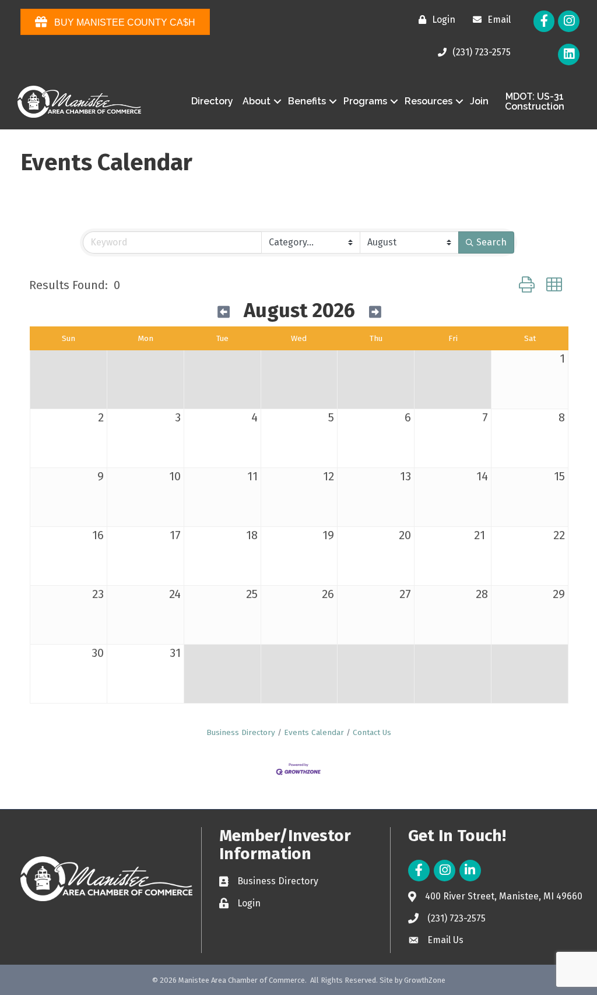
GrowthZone (424, 980)
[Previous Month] (223, 312)
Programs (365, 101)
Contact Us (372, 732)
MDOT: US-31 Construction (534, 101)
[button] (526, 285)
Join (479, 101)
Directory (212, 101)
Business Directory (240, 732)
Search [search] (491, 242)
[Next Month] (375, 312)
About (257, 101)
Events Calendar (314, 732)
